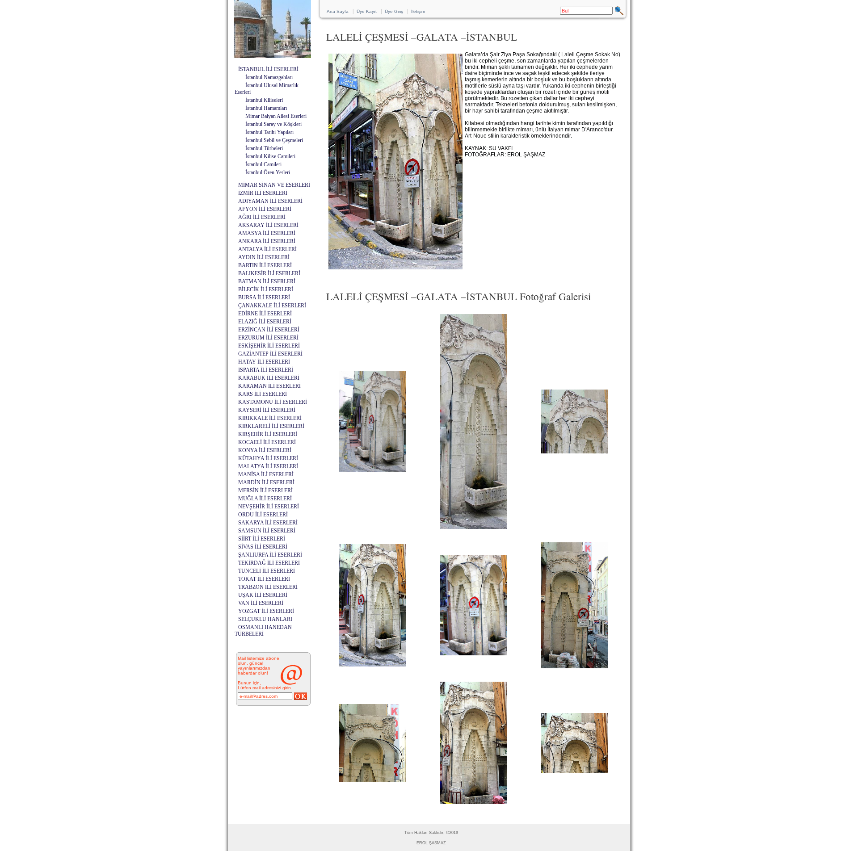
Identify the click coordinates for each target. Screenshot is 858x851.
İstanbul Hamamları (266, 108)
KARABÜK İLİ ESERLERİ (268, 378)
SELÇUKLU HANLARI (265, 619)
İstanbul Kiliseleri (264, 100)
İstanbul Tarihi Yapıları (269, 132)
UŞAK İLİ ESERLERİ (262, 595)
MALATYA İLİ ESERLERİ (268, 466)
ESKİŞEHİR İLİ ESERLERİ (269, 346)
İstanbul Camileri (263, 164)
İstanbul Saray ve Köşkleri (273, 124)
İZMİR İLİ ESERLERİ (262, 193)
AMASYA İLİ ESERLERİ (266, 233)
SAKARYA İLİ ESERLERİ (268, 523)
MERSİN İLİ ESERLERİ (265, 490)
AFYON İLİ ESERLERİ (264, 209)
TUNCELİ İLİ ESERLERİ (266, 571)
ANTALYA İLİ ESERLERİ (267, 249)
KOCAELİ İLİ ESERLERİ (267, 442)
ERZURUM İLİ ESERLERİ (268, 338)
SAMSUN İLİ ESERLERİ (266, 531)
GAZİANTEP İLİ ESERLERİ (270, 354)
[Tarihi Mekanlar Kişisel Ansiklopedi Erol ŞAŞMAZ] (272, 55)
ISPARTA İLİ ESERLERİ (265, 370)
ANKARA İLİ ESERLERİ (266, 241)
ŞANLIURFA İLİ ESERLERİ (270, 555)
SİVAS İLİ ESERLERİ (262, 547)
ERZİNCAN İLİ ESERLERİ (268, 330)
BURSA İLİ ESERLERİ (264, 297)
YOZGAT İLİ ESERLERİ (266, 611)
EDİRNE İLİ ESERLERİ (265, 313)
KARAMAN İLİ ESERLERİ (269, 386)
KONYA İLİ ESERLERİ (264, 450)
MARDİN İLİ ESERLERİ (266, 482)
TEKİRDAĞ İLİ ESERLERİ (269, 563)
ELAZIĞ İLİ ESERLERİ (264, 322)
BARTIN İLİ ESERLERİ (265, 265)
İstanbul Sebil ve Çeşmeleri (274, 140)
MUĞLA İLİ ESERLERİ (265, 498)
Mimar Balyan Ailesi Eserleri (276, 116)
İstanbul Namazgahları (269, 77)
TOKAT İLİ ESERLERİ (264, 579)
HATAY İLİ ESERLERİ (264, 362)
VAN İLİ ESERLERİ (260, 603)
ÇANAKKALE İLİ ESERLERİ (272, 305)
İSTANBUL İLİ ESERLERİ (268, 69)
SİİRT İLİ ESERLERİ (261, 539)
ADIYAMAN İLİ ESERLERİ (270, 201)
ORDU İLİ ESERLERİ (263, 514)
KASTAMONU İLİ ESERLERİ (272, 402)
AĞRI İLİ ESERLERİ (262, 217)
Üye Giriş (394, 11)
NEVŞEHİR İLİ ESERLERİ (268, 506)
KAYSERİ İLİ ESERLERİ (266, 410)
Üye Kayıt (367, 11)
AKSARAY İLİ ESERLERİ (268, 225)
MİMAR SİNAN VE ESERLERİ (274, 185)
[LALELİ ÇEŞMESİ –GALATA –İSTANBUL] (372, 471)
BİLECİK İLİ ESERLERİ (265, 289)
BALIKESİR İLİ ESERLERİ (269, 273)
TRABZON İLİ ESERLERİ (268, 587)
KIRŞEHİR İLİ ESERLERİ (267, 434)
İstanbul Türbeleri (264, 148)
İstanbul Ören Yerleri (267, 172)
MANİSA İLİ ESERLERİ (266, 474)
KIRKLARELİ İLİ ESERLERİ (271, 426)
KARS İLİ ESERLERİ (262, 394)
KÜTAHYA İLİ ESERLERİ (268, 458)
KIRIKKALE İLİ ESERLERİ (270, 418)
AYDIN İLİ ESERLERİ (264, 257)
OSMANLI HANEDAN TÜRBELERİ (263, 630)
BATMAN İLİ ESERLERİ (266, 281)
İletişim (418, 11)
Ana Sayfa (338, 11)
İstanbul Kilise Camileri (270, 156)
